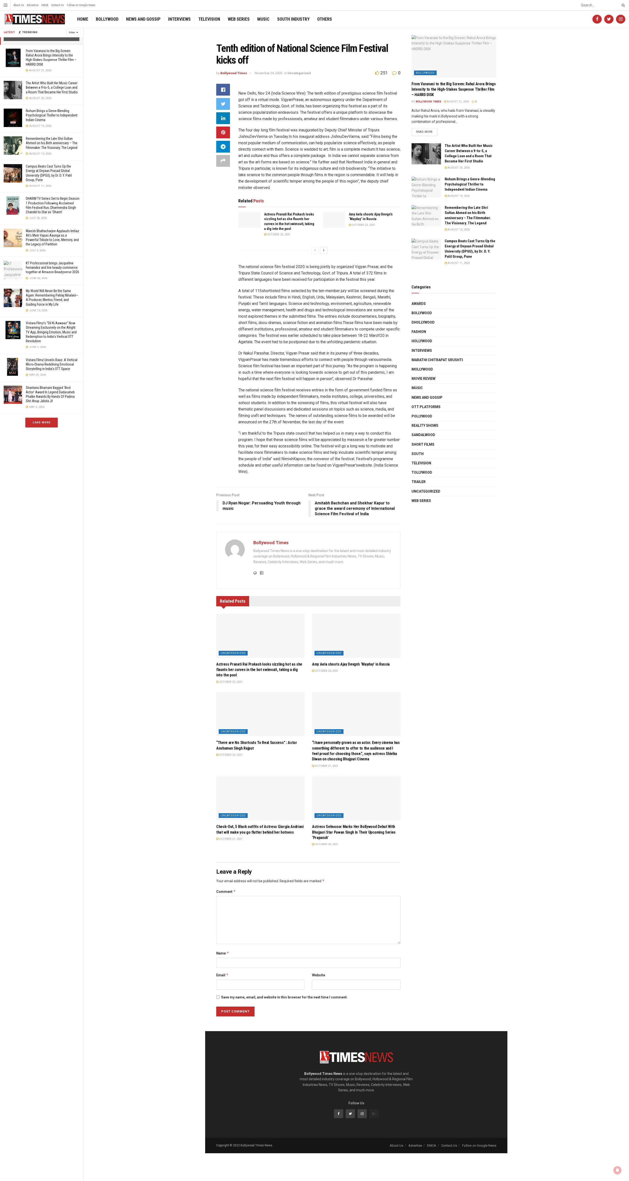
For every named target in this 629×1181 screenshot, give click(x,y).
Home (82, 19)
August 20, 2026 (458, 167)
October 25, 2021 (278, 234)
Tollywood (422, 472)
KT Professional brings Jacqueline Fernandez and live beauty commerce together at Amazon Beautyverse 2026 (52, 267)
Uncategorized (299, 73)
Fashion (419, 332)
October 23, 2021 (363, 225)
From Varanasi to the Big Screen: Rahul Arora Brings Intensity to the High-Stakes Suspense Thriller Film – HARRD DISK (454, 89)
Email (222, 975)
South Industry (293, 19)
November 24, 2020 (268, 73)
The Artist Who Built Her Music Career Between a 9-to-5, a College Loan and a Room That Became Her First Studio (52, 87)
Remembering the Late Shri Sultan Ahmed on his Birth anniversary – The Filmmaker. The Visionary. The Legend (51, 143)
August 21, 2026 (457, 101)
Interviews (179, 19)
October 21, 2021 (326, 766)
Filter (72, 32)
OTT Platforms (426, 407)
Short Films (423, 444)
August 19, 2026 (458, 196)
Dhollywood (423, 322)
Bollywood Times (233, 73)
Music (263, 19)
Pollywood (422, 416)
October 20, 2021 (326, 844)
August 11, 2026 (458, 263)
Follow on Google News (81, 5)
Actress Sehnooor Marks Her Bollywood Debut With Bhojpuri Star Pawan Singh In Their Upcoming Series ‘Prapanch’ (354, 832)
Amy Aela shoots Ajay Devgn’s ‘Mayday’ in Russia (351, 664)
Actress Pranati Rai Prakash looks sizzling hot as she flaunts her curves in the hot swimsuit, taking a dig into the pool (259, 670)
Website (318, 975)
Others (324, 19)
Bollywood (107, 19)
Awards (419, 304)
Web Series (239, 19)
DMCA (44, 5)
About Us (19, 5)
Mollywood (422, 369)
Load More (41, 422)
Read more (424, 131)
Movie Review (423, 379)
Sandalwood (423, 435)
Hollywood (422, 341)
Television (209, 19)
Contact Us (57, 5)
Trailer (419, 482)
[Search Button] (622, 5)
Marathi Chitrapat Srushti (437, 360)
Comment (226, 891)
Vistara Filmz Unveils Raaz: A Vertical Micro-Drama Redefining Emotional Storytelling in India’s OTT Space (51, 364)
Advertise (32, 5)
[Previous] (315, 250)
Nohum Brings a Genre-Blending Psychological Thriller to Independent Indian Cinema (51, 115)
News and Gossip (143, 19)
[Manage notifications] (617, 1170)
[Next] (324, 250)
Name (222, 953)
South (418, 454)
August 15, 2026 (458, 229)
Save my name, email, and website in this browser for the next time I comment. (284, 997)
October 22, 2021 (230, 754)
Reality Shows (425, 425)
